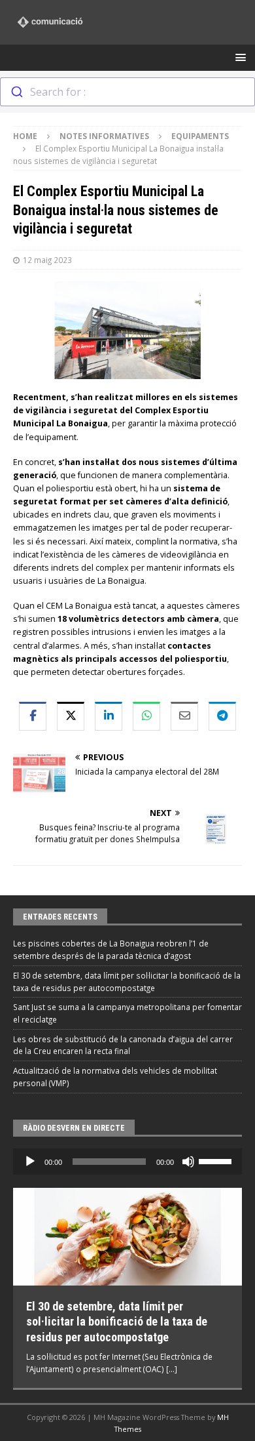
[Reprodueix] (30, 1161)
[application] (127, 1161)
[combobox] (127, 91)
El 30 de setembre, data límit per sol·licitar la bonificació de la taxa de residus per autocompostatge (116, 1321)
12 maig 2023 (47, 259)
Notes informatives (104, 136)
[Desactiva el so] (188, 1161)
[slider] (217, 1160)
